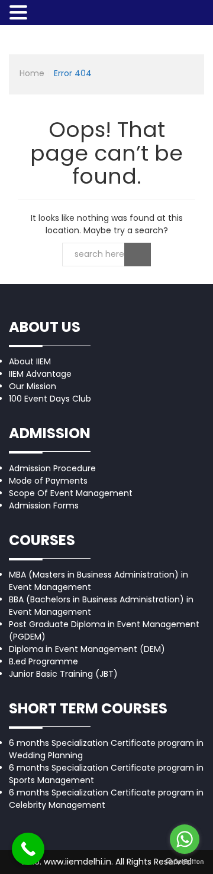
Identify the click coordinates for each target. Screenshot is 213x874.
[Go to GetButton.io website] (185, 862)
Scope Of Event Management (71, 493)
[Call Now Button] (28, 849)
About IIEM (30, 361)
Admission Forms (44, 505)
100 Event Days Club (50, 399)
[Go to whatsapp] (184, 839)
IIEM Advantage (40, 374)
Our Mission (32, 386)
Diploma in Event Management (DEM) (87, 649)
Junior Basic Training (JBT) (63, 674)
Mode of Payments (48, 481)
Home (32, 73)
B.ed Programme (43, 661)
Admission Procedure (52, 468)
